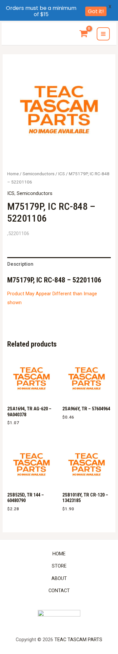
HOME (59, 554)
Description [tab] (20, 264)
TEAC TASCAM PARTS (78, 639)
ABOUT (59, 578)
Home (13, 173)
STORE (59, 566)
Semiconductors (38, 173)
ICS (61, 173)
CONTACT (59, 590)
